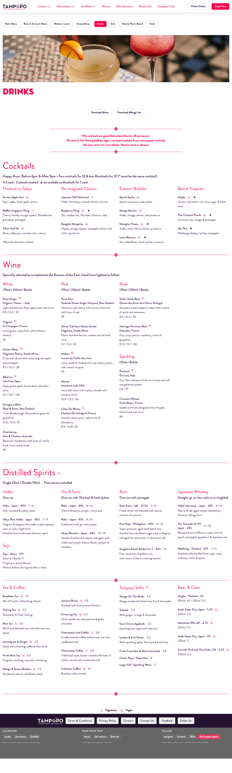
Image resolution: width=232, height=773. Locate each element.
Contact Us (147, 721)
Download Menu (100, 112)
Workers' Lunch (62, 23)
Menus (106, 6)
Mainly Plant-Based (132, 23)
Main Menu (11, 23)
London (42, 6)
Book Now (220, 6)
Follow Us (186, 721)
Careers (128, 721)
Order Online (198, 6)
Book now (115, 736)
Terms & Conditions (80, 721)
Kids (113, 23)
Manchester (64, 6)
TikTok (192, 736)
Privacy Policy (107, 721)
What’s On (145, 6)
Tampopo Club (166, 6)
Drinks (100, 23)
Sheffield (86, 6)
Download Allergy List (129, 112)
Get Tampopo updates (209, 736)
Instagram (168, 736)
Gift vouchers (100, 736)
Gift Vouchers (124, 6)
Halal (152, 23)
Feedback (167, 721)
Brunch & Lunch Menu (35, 23)
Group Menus (83, 23)
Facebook (181, 736)
